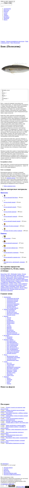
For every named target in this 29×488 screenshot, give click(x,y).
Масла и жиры (18, 276)
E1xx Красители (11, 341)
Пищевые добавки (8, 339)
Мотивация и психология (13, 367)
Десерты (9, 326)
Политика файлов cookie (10, 473)
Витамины (6, 17)
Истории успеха (11, 372)
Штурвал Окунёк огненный (11, 226)
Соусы (8, 324)
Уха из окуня (7, 238)
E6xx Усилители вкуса (13, 348)
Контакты (6, 470)
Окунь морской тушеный (10, 216)
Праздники (10, 374)
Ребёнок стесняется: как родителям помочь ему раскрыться (13, 411)
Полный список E (11, 353)
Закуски (9, 317)
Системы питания (11, 359)
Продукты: (4, 192)
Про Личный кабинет (12, 308)
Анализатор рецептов (12, 299)
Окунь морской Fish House (11, 197)
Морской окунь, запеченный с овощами (14, 262)
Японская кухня (5, 289)
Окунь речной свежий (9, 202)
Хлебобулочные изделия (7, 287)
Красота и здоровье (12, 370)
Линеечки (6, 18)
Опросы (9, 383)
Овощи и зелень (19, 281)
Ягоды (21, 287)
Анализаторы (7, 8)
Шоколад (16, 287)
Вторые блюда (10, 323)
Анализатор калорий (12, 301)
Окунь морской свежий (10, 207)
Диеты (5, 14)
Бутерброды (10, 320)
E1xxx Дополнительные (13, 350)
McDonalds (14, 274)
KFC (9, 274)
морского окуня (11, 178)
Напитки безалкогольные (8, 281)
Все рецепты (10, 330)
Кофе (10, 3)
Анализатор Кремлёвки (13, 304)
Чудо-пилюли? (11, 364)
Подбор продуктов (12, 312)
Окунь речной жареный (10, 211)
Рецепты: (4, 233)
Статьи (5, 12)
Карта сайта (7, 471)
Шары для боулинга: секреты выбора (16, 425)
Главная (3, 41)
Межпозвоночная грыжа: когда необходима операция (11, 435)
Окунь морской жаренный (11, 243)
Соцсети (6, 469)
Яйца (25, 287)
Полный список (11, 315)
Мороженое (10, 278)
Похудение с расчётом (12, 368)
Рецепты (6, 11)
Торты (17, 286)
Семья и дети (10, 365)
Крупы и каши (9, 276)
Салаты (11, 283)
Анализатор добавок (12, 305)
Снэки (15, 283)
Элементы (9, 338)
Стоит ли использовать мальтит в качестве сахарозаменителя (12, 419)
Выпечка (9, 327)
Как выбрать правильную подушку (15, 443)
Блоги (8, 382)
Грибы (19, 274)
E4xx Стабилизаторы (12, 345)
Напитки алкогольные (22, 279)
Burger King (4, 274)
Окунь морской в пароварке (11, 252)
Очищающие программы (13, 357)
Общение (6, 376)
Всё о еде (9, 363)
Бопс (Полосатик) (15, 42)
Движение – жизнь (12, 371)
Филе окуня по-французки (11, 247)
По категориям (11, 310)
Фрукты (22, 286)
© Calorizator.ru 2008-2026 (7, 484)
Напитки (9, 328)
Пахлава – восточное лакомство (14, 421)
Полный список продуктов (17, 289)
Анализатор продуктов (13, 298)
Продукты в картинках (7, 290)
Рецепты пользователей (13, 334)
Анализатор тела (11, 302)
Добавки (6, 15)
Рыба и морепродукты (9, 186)
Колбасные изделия (11, 275)
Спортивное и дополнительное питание (11, 285)
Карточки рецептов (12, 332)
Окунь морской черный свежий (12, 221)
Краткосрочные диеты (13, 360)
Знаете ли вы (10, 375)
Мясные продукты (10, 279)
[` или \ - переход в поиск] (1, 3)
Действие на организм (13, 352)
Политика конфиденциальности (12, 474)
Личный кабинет (11, 306)
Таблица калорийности (10, 309)
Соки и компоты (22, 283)
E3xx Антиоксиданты (12, 343)
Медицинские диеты (12, 356)
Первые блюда (12, 282)
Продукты (6, 10)
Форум (5, 3)
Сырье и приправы (10, 286)
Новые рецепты (11, 331)
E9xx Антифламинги (12, 349)
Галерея (9, 381)
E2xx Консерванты (12, 342)
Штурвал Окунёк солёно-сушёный (13, 230)
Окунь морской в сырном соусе (12, 257)
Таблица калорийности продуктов (15, 41)
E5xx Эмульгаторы (12, 346)
